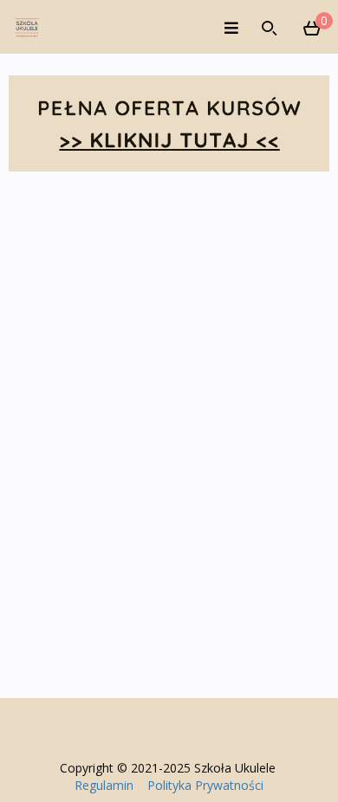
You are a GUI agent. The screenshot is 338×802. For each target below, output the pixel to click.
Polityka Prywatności (205, 785)
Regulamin (104, 785)
